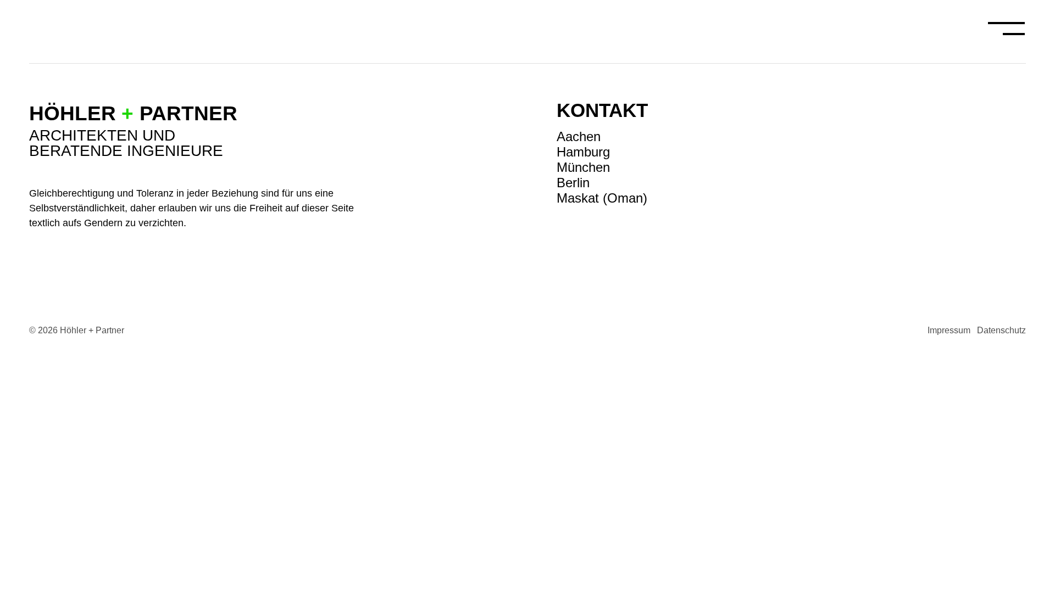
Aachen (579, 136)
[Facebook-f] (1018, 134)
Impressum (949, 330)
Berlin (573, 182)
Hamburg (583, 151)
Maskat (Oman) (602, 198)
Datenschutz (1001, 330)
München (583, 167)
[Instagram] (1018, 108)
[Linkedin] (1018, 160)
